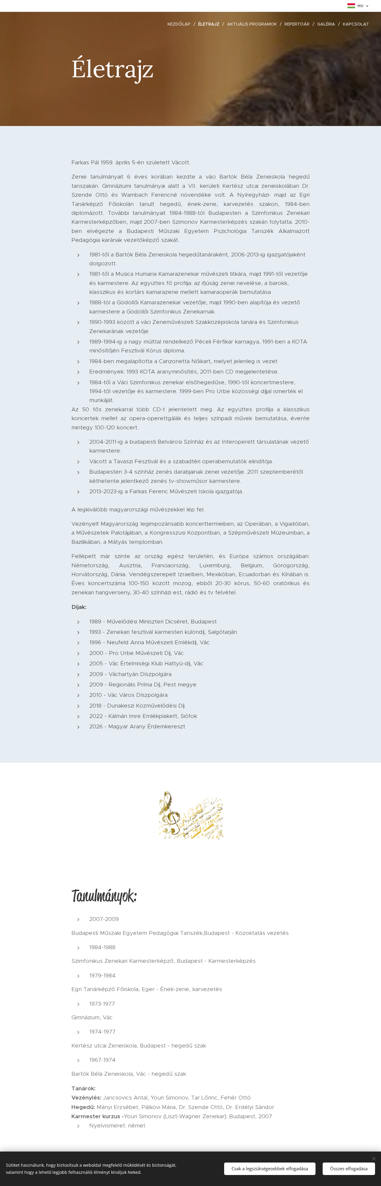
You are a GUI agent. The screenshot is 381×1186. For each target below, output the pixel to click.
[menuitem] (180, 24)
